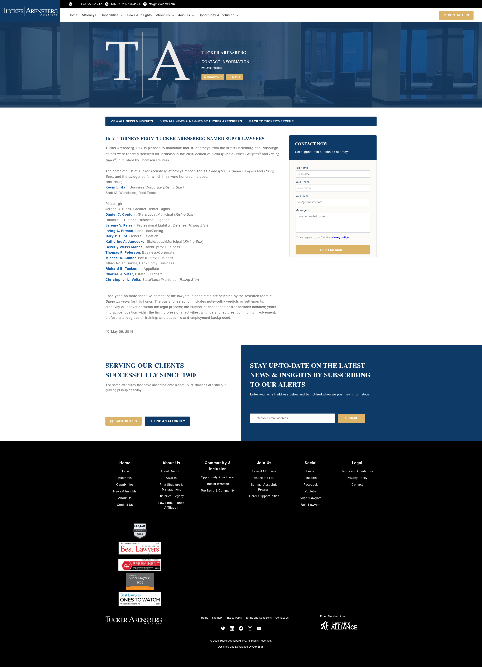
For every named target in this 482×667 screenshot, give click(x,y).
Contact (357, 484)
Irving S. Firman (119, 231)
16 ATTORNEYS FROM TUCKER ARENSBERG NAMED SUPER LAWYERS (185, 138)
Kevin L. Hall (116, 187)
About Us (125, 498)
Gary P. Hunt (116, 236)
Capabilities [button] (109, 15)
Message (301, 210)
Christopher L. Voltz (122, 280)
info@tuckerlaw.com (161, 4)
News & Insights (139, 15)
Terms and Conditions (357, 471)
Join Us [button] (184, 15)
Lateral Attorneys (264, 471)
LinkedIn (310, 477)
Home (73, 15)
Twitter (310, 471)
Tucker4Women (218, 483)
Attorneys (89, 15)
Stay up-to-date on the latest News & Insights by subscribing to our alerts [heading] (310, 374)
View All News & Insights (132, 121)
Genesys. (258, 646)
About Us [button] (163, 15)
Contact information (225, 62)
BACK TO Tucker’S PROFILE (271, 121)
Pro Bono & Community (218, 490)
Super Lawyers (310, 498)
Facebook (311, 484)
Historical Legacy (171, 496)
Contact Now (311, 144)
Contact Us (458, 15)
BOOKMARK (214, 76)
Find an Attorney (169, 421)
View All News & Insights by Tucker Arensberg (201, 121)
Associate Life (264, 477)
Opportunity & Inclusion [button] (216, 15)
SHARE (236, 76)
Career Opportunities (264, 496)
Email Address (213, 67)
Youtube (311, 491)
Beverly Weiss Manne (124, 247)
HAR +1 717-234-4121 (125, 4)
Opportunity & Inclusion (218, 477)
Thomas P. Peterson (122, 252)
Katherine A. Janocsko (125, 241)
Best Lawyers (310, 504)
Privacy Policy (357, 477)
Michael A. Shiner (120, 258)
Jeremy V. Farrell (120, 225)
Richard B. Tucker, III (123, 269)
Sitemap (217, 617)
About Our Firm (171, 471)
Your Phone (303, 181)
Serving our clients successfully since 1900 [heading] (150, 369)
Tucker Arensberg (223, 53)
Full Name (302, 167)
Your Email (302, 196)
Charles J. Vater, (119, 274)
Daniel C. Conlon (120, 214)
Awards (171, 477)
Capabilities (125, 421)
